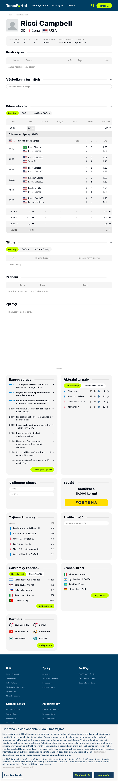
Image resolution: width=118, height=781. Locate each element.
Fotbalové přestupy (50, 709)
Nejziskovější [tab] (17, 574)
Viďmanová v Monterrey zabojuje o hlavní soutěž (33, 410)
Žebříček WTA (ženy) (87, 678)
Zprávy (42, 625)
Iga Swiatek (11, 692)
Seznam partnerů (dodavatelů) (18, 767)
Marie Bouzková (13, 696)
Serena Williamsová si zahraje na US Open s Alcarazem (33, 453)
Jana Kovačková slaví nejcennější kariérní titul (32, 461)
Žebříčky (84, 668)
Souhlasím (103, 775)
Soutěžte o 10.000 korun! (86, 491)
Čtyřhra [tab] (25, 113)
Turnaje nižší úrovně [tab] (94, 385)
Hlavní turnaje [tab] (72, 385)
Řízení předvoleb (13, 775)
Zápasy (56, 5)
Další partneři (45, 645)
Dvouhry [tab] (12, 249)
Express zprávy (48, 687)
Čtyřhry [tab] (25, 249)
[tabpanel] (59, 175)
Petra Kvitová (11, 683)
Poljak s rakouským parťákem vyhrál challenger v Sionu (33, 426)
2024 (12, 211)
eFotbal (43, 638)
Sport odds (44, 631)
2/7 (29, 223)
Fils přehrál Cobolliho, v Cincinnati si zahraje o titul (33, 418)
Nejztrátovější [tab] (35, 574)
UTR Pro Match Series (28, 140)
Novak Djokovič (12, 674)
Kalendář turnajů (15, 703)
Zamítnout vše (82, 775)
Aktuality (46, 674)
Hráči (10, 15)
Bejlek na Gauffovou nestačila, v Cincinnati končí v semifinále (32, 402)
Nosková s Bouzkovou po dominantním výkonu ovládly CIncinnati (29, 444)
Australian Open (13, 709)
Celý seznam (100, 595)
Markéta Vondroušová (15, 687)
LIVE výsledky (40, 5)
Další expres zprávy (42, 469)
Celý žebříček (45, 606)
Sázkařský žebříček (87, 683)
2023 (12, 217)
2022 (12, 223)
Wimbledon (11, 718)
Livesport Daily (48, 714)
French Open (11, 714)
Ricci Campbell (22, 15)
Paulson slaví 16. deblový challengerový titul (28, 434)
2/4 (29, 128)
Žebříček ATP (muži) (87, 674)
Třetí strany (100, 752)
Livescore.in (21, 631)
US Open (10, 723)
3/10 (29, 211)
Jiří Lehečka (11, 678)
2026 (12, 128)
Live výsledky (22, 625)
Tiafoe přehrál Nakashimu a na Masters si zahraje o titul (32, 386)
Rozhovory (47, 683)
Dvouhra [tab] (12, 113)
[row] (59, 128)
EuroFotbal (20, 638)
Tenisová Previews (50, 678)
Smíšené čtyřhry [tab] (42, 113)
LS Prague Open (49, 718)
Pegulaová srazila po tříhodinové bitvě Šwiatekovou (33, 394)
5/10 (29, 217)
